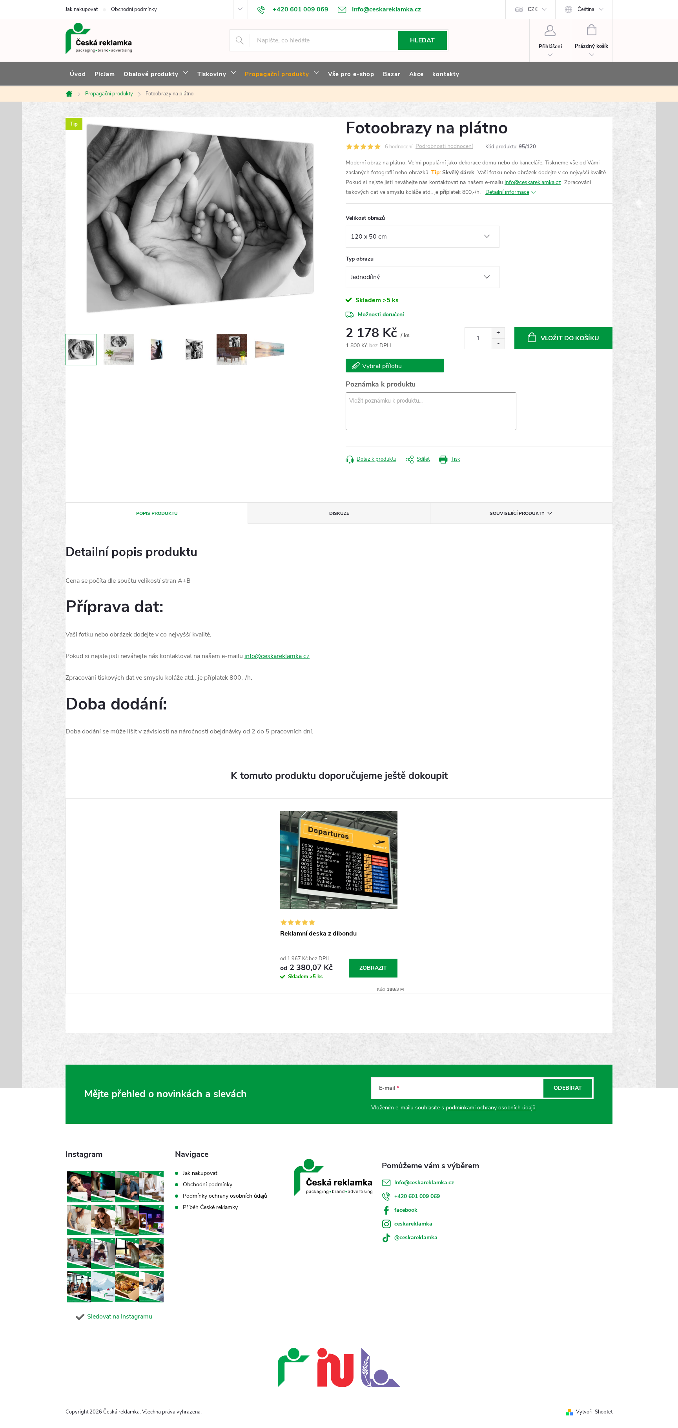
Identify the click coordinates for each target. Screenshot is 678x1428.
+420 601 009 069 (417, 1196)
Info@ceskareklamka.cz (424, 1182)
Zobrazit (373, 968)
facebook (405, 1210)
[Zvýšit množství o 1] (498, 333)
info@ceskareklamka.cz (533, 182)
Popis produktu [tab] (157, 513)
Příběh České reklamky (210, 1207)
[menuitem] (78, 74)
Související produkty (517, 513)
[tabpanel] (339, 896)
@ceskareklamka (415, 1237)
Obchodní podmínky (134, 9)
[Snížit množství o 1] (498, 343)
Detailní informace (507, 192)
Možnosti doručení (381, 314)
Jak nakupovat (82, 9)
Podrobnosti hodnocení (444, 146)
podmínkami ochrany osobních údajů (491, 1107)
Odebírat (568, 1088)
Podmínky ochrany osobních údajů (225, 1196)
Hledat (422, 40)
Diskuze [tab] (339, 513)
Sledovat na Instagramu (119, 1316)
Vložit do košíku (570, 338)
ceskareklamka (413, 1223)
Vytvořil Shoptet (594, 1411)
